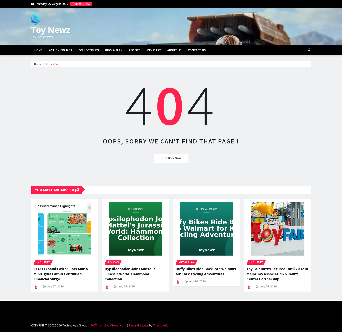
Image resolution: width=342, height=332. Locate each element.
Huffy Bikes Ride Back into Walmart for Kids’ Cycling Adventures (205, 271)
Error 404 (52, 64)
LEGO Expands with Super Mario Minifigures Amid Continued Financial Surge (60, 273)
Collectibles (89, 50)
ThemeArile (160, 325)
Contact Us (197, 50)
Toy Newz (50, 29)
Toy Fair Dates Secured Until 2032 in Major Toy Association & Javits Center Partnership (277, 273)
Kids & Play (113, 50)
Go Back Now (172, 158)
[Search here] (309, 50)
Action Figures (60, 50)
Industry (154, 50)
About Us (174, 50)
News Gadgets (138, 325)
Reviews (135, 50)
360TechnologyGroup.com (108, 325)
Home (38, 50)
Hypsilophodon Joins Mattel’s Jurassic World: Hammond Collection (130, 273)
